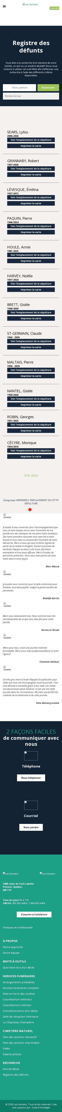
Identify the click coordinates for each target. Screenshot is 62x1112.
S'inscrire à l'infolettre (34, 914)
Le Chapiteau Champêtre (18, 1022)
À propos (10, 941)
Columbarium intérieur (17, 1005)
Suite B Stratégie (41, 1107)
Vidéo (6, 1048)
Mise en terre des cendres (19, 993)
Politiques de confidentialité (18, 927)
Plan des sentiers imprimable (21, 1042)
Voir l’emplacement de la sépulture (31, 139)
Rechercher (48, 87)
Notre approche (13, 947)
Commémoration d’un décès (20, 1011)
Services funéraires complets (21, 988)
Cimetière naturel (18, 1031)
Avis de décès (11, 1069)
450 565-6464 (54, 8)
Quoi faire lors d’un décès (18, 967)
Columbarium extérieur (17, 999)
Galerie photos (12, 1054)
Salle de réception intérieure (20, 1016)
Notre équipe (11, 952)
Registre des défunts (16, 1074)
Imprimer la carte (31, 145)
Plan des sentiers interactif (19, 1037)
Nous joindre (31, 827)
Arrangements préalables (19, 982)
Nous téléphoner (31, 777)
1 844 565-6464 (37, 903)
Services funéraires (19, 976)
